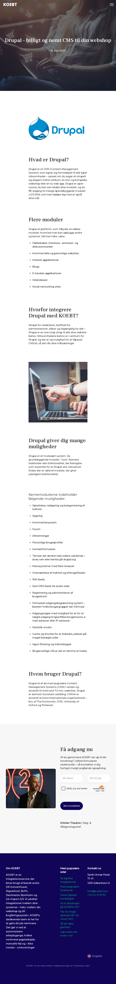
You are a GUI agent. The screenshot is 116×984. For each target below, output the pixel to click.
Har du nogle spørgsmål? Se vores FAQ (69, 915)
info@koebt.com (97, 891)
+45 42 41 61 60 (96, 894)
